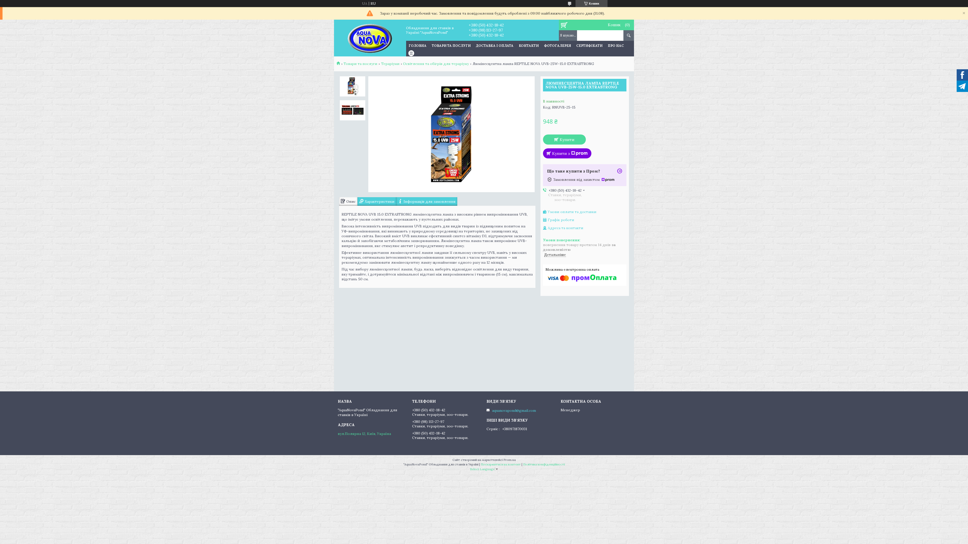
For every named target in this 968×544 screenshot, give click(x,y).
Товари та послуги (451, 46)
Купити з (561, 153)
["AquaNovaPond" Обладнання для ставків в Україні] (370, 38)
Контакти (529, 46)
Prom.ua (509, 460)
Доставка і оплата (494, 46)
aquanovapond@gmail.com (514, 410)
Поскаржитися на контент (501, 464)
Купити (567, 139)
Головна (418, 46)
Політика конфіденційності (544, 464)
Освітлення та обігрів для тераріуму (436, 63)
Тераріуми (390, 63)
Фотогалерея (557, 46)
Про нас (616, 46)
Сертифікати (589, 46)
